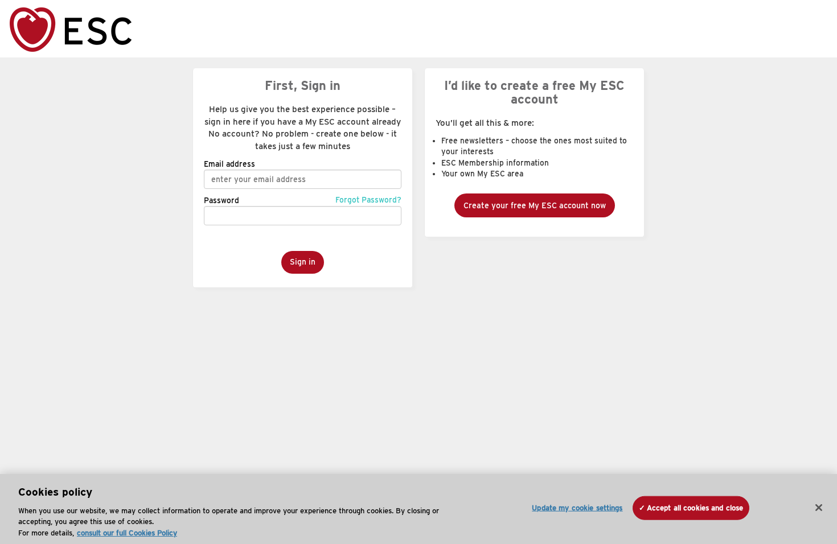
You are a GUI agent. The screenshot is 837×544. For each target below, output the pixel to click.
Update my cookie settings (577, 508)
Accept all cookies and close (695, 508)
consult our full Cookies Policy (127, 532)
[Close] (818, 507)
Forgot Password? (368, 199)
